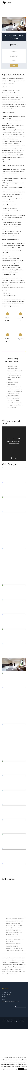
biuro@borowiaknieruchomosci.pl (10, 1001)
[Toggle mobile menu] (25, 4)
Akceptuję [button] (21, 1069)
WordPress (23, 1021)
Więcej (25, 1069)
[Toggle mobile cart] (22, 4)
